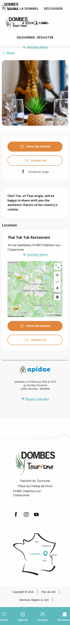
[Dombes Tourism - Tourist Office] (14, 23)
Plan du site (48, 592)
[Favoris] (28, 23)
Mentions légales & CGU (34, 600)
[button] (36, 23)
